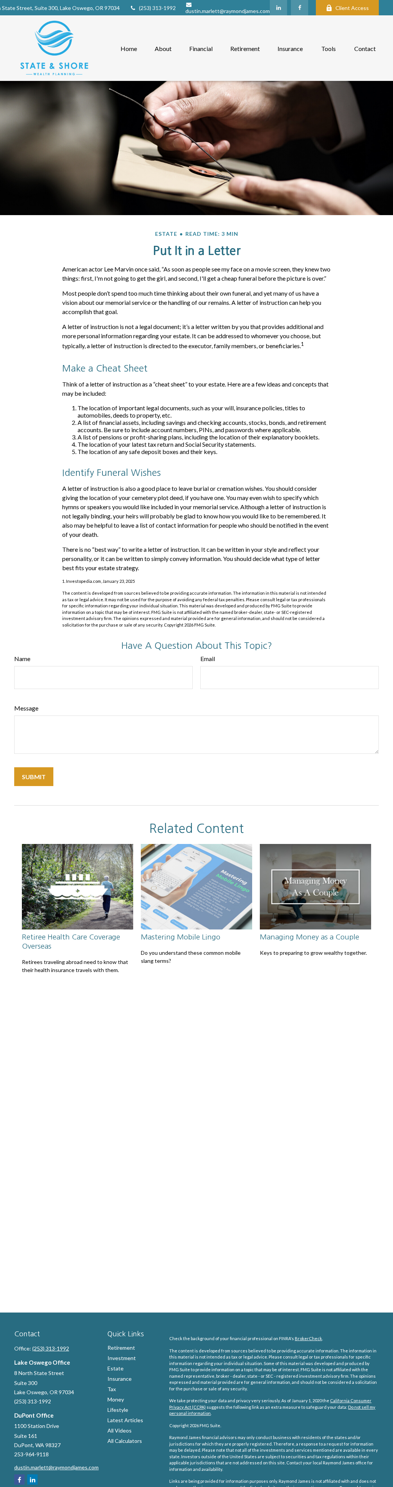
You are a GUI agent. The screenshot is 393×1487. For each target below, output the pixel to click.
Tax (111, 1389)
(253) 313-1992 (157, 8)
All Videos (119, 1430)
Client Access (352, 8)
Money (115, 1399)
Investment (121, 1358)
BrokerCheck (308, 1338)
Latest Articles (125, 1420)
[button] (128, 48)
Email (207, 658)
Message (26, 708)
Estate (115, 1368)
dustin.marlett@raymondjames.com (227, 11)
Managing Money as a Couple (309, 937)
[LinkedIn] (278, 7)
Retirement (121, 1347)
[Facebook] (299, 7)
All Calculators (124, 1441)
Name (22, 658)
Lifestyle (117, 1409)
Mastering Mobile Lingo (180, 937)
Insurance (119, 1378)
